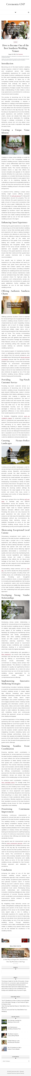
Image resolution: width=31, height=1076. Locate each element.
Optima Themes (20, 1073)
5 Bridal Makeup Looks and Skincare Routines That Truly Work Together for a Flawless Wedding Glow (14, 1041)
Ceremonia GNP (15, 4)
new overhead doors (8, 782)
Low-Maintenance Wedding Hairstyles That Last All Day (14, 1028)
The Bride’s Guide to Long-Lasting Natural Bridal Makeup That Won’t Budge (14, 1035)
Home (15, 42)
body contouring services (14, 843)
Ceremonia (20, 54)
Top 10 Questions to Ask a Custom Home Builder (15, 1000)
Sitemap (22, 1071)
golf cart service (16, 196)
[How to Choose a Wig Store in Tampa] (26, 940)
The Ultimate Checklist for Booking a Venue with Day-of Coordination (14, 1021)
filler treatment (6, 654)
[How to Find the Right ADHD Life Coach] (5, 940)
